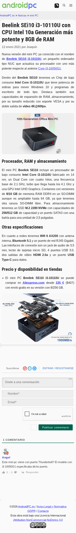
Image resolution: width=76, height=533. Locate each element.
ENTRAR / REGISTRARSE (58, 368)
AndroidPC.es (7, 15)
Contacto (43, 511)
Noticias (22, 15)
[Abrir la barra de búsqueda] (64, 5)
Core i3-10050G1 (49, 68)
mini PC (34, 15)
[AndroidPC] (19, 5)
